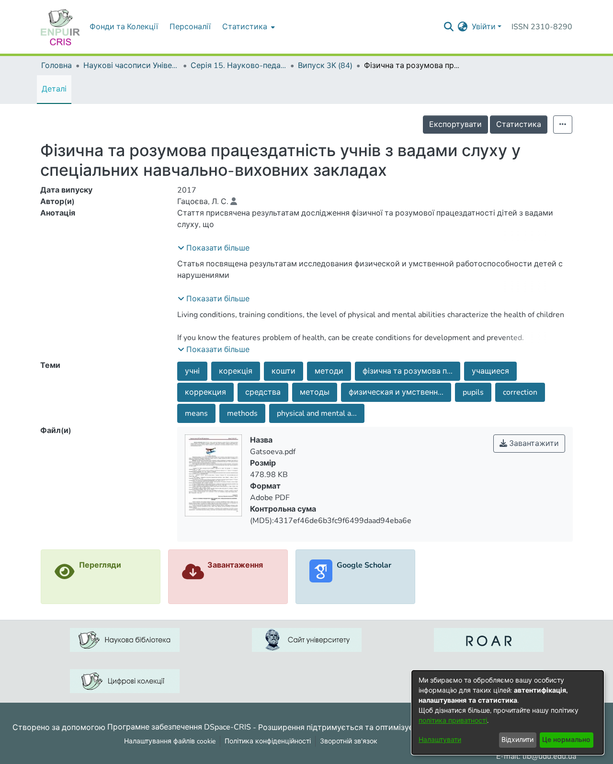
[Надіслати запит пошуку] (449, 27)
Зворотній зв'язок (348, 741)
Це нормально (566, 739)
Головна (56, 65)
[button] (213, 248)
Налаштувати (440, 739)
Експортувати (455, 124)
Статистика (518, 124)
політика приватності (453, 720)
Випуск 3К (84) (325, 65)
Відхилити (517, 739)
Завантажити (533, 443)
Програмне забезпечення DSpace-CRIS (179, 727)
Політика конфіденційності (268, 741)
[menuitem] (247, 27)
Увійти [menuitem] (484, 27)
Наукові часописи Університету (131, 65)
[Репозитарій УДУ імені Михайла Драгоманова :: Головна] (60, 26)
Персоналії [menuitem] (190, 27)
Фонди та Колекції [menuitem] (124, 27)
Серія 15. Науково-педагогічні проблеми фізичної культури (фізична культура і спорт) (238, 65)
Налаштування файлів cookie (170, 741)
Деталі (54, 89)
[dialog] (507, 712)
